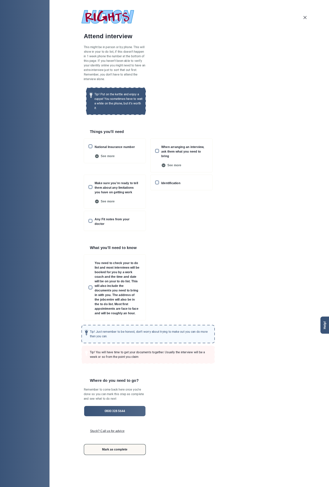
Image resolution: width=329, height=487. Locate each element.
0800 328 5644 (115, 411)
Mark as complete (114, 449)
